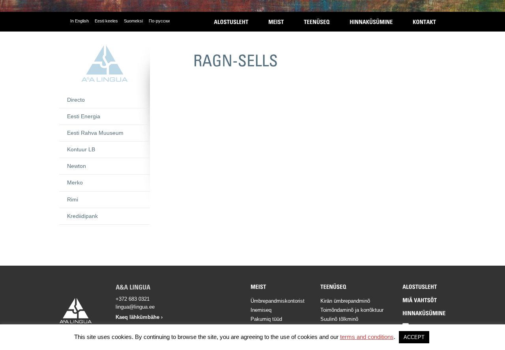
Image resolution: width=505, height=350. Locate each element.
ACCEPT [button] (414, 337)
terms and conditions (367, 336)
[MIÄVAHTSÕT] (419, 300)
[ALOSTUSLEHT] (231, 22)
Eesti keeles (106, 21)
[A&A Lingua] (104, 63)
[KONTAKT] (424, 22)
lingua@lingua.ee (135, 307)
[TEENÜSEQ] (317, 22)
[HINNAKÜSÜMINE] (371, 22)
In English (79, 21)
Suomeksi (133, 21)
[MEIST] (276, 22)
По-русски (159, 21)
